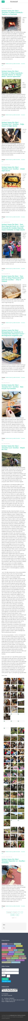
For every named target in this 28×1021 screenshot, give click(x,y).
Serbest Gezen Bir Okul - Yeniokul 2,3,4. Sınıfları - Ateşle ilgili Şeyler (13, 169)
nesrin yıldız (20, 950)
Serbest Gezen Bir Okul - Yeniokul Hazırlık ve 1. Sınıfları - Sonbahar (14, 861)
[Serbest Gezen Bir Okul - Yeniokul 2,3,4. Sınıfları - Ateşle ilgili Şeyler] (11, 180)
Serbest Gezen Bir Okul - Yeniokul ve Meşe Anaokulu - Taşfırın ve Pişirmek (13, 12)
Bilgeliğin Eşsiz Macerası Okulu (8, 946)
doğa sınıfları (19, 946)
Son (17, 914)
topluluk (8, 958)
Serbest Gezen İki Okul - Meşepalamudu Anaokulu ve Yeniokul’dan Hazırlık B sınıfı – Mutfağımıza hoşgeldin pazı (13, 332)
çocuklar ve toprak (6, 962)
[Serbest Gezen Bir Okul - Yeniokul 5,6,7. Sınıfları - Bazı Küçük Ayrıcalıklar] (11, 404)
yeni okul (24, 958)
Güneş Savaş (4, 948)
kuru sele (14, 948)
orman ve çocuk (18, 952)
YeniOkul (4, 960)
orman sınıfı (11, 952)
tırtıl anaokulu (14, 958)
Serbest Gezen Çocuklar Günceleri (13, 63)
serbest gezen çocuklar (7, 956)
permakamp (4, 954)
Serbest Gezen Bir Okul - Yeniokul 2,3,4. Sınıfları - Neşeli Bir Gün (13, 447)
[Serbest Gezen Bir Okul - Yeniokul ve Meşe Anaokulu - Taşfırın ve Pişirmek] (11, 24)
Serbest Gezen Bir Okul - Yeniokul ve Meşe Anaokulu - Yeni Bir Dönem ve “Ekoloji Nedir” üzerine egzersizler (13, 73)
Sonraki (12, 914)
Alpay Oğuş (4, 944)
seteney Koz (15, 956)
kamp (9, 948)
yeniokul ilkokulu (11, 960)
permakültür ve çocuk (19, 954)
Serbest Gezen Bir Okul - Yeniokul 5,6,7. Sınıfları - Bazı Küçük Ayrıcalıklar (12, 387)
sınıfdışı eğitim (22, 956)
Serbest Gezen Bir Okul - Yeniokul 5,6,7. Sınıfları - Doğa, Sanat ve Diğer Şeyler (13, 124)
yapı (20, 958)
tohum (3, 958)
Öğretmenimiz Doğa (20, 960)
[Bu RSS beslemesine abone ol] (25, 5)
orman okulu (5, 952)
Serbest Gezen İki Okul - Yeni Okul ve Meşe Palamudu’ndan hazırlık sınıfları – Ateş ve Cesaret (13, 278)
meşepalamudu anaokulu (7, 950)
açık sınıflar (10, 944)
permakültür (10, 954)
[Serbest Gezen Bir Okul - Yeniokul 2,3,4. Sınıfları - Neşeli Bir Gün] (11, 459)
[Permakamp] (14, 1)
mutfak (15, 950)
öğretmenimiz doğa (16, 962)
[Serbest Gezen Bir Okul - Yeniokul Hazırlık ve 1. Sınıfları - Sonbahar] (11, 875)
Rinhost (21, 1017)
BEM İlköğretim (17, 944)
